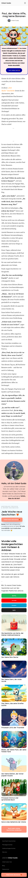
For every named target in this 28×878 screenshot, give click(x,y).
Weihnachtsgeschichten (8, 848)
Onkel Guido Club (7, 862)
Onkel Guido (6, 3)
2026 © (10, 858)
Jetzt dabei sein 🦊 (14, 70)
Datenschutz (5, 869)
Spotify (14, 595)
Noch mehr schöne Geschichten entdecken (14, 829)
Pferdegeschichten (7, 844)
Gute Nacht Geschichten (9, 841)
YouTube (14, 600)
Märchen (4, 852)
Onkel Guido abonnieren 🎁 (12, 520)
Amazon (14, 605)
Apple (14, 610)
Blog (3, 865)
